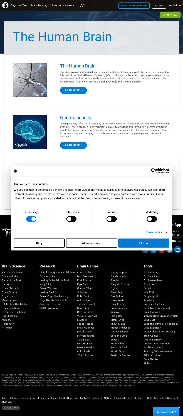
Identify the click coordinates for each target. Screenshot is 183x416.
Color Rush (83, 351)
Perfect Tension (119, 331)
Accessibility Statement (166, 398)
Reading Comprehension (158, 351)
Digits (114, 288)
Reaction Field (119, 347)
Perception (8, 323)
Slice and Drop (119, 335)
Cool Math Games (154, 347)
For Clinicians (151, 276)
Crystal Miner (85, 288)
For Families (150, 272)
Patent (147, 288)
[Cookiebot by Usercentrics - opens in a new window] (153, 171)
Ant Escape (83, 300)
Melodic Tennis (85, 335)
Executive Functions (13, 311)
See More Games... (121, 355)
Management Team (46, 398)
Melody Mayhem (86, 347)
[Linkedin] (177, 249)
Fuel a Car (116, 315)
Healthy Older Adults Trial (54, 280)
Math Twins (117, 319)
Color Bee (116, 292)
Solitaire (82, 292)
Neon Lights (84, 308)
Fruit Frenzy (84, 280)
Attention (7, 327)
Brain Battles (151, 359)
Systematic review (49, 304)
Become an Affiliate (102, 398)
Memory (6, 319)
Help (149, 398)
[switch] (71, 219)
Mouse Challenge (120, 327)
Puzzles (115, 280)
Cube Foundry (119, 304)
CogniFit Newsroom (68, 398)
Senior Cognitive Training (53, 296)
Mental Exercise (153, 339)
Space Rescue (85, 323)
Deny (39, 242)
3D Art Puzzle (85, 355)
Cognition (7, 296)
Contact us (139, 398)
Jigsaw (115, 311)
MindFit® (149, 292)
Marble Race (84, 331)
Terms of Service (10, 398)
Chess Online (84, 272)
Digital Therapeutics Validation (57, 272)
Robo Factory (85, 296)
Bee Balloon (117, 296)
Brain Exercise (152, 311)
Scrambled (83, 339)
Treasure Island (86, 304)
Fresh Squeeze (119, 308)
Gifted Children (152, 355)
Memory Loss (9, 300)
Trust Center (8, 401)
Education (149, 284)
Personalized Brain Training (159, 331)
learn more (72, 90)
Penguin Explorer (120, 284)
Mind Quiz (149, 319)
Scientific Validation (63, 5)
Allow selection (91, 242)
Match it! (82, 319)
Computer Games (49, 276)
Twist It (115, 339)
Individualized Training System (161, 315)
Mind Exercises (152, 327)
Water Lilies (117, 343)
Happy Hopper (119, 272)
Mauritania (12, 408)
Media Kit (85, 398)
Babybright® (151, 296)
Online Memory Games (156, 343)
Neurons (7, 284)
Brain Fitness (9, 292)
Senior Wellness (48, 288)
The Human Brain (12, 272)
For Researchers (153, 280)
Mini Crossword (86, 276)
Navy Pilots (46, 284)
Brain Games (151, 335)
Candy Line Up (119, 276)
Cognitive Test (19, 5)
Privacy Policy (28, 398)
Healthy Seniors (48, 292)
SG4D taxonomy (48, 308)
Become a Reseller (122, 398)
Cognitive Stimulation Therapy (161, 323)
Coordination (9, 315)
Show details (154, 232)
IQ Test (148, 363)
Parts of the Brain (12, 280)
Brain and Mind (10, 276)
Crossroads (117, 300)
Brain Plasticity (10, 288)
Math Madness (85, 327)
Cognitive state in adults (53, 300)
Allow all (144, 242)
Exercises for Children (156, 304)
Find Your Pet (85, 343)
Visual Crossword (87, 315)
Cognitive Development (157, 308)
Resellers (149, 300)
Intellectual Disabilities (15, 304)
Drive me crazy (85, 311)
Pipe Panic (83, 284)
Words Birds (118, 351)
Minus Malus (118, 323)
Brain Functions (11, 308)
